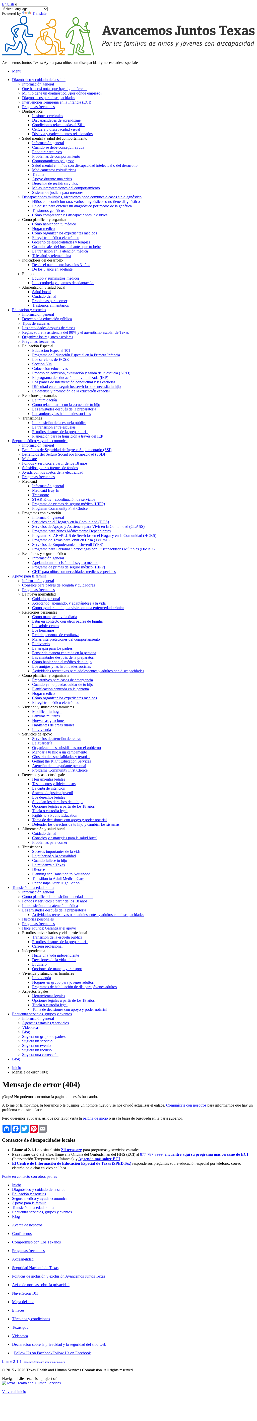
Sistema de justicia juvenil (52, 793)
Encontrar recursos (47, 152)
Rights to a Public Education (54, 815)
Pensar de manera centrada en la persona (64, 653)
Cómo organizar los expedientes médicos (64, 233)
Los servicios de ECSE (50, 359)
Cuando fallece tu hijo (49, 860)
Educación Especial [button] (37, 346)
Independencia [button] (33, 951)
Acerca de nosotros (27, 1225)
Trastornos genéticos (48, 210)
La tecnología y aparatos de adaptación (63, 283)
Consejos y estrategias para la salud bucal (64, 838)
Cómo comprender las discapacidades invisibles (69, 215)
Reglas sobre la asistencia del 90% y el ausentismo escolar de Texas (75, 332)
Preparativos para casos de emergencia (62, 680)
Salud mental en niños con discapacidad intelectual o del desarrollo (85, 165)
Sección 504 (42, 364)
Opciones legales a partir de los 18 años (63, 806)
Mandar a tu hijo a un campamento (59, 752)
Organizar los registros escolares (47, 337)
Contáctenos (22, 1233)
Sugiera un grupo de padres (44, 1036)
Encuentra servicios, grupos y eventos (42, 1212)
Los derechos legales (48, 797)
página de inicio (95, 1118)
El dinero (39, 964)
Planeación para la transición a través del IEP (67, 436)
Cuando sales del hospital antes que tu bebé (66, 246)
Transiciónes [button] (32, 418)
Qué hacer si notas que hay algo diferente (54, 89)
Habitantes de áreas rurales (53, 725)
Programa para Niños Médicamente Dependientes (71, 531)
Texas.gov (20, 1327)
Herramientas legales (48, 779)
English (8, 4)
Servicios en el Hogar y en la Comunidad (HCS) (70, 522)
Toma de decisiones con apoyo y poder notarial (69, 820)
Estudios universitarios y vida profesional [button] (54, 933)
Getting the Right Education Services (61, 761)
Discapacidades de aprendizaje (56, 120)
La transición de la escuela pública (59, 423)
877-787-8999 (151, 1154)
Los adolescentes (45, 626)
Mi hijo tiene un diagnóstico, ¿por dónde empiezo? (62, 93)
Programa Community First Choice (60, 508)
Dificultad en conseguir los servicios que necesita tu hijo (76, 386)
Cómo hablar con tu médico (54, 224)
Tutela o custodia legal (50, 811)
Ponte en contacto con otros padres (29, 1176)
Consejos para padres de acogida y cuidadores (58, 585)
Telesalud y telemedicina (51, 256)
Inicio (16, 1067)
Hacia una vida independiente (55, 955)
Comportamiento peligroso (53, 161)
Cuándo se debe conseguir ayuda (58, 147)
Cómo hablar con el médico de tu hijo (62, 662)
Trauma (38, 174)
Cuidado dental (44, 296)
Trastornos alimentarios (50, 305)
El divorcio (41, 644)
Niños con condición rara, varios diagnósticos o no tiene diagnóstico (86, 201)
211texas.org (71, 1150)
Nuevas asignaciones (48, 720)
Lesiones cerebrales (47, 116)
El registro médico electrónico (55, 237)
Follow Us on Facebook (52, 1353)
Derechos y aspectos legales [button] (44, 775)
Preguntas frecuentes (38, 107)
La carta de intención (48, 788)
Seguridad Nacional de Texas (35, 1268)
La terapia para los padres (52, 648)
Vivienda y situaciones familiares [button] (48, 707)
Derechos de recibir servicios (55, 183)
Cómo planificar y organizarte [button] (45, 219)
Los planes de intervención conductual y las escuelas (73, 382)
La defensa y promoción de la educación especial (71, 391)
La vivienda (41, 729)
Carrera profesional (47, 946)
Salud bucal (41, 292)
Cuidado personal (46, 599)
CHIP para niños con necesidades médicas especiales (74, 571)
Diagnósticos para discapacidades (48, 98)
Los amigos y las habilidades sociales (61, 413)
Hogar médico (43, 228)
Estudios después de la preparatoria (60, 432)
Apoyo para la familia (29, 1203)
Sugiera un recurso (37, 1050)
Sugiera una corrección (40, 1054)
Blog (26, 1032)
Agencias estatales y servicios (45, 1023)
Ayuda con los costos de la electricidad (52, 472)
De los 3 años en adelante (52, 269)
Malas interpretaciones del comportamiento (66, 188)
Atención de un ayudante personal (59, 766)
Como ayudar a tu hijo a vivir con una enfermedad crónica (78, 608)
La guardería (42, 743)
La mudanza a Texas (48, 865)
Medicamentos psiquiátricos (54, 170)
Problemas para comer (49, 301)
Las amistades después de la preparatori (63, 657)
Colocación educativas (50, 368)
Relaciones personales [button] (39, 395)
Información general (38, 84)
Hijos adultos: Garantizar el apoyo (49, 928)
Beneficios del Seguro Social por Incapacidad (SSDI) (64, 454)
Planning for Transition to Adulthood (61, 874)
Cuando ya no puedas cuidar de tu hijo (62, 684)
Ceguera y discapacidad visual (56, 129)
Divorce (38, 869)
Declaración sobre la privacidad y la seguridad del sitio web (59, 1344)
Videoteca (30, 1027)
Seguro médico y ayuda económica (40, 1198)
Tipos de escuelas (36, 323)
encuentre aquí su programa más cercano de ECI (206, 1154)
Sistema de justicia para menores (57, 192)
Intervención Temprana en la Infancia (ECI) (56, 102)
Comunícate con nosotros (186, 1105)
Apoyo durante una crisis (52, 179)
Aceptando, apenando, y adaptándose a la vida (69, 603)
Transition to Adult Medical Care (58, 878)
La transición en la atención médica (60, 251)
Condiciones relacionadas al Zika (58, 125)
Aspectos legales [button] (35, 991)
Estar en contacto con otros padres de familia (67, 621)
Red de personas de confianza (55, 635)
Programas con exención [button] (41, 513)
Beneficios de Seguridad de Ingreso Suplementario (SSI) (66, 450)
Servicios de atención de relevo (56, 738)
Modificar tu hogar (47, 711)
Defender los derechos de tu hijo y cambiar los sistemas (75, 824)
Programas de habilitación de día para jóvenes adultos (74, 987)
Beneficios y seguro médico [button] (44, 553)
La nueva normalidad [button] (39, 594)
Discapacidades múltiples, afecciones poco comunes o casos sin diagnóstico (82, 197)
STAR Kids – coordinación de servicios (63, 499)
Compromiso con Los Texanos (36, 1242)
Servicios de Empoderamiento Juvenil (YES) (67, 544)
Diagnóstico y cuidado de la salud (39, 1189)
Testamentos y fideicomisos (54, 784)
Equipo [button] (28, 274)
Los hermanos (43, 630)
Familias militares (46, 716)
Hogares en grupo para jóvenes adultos (63, 982)
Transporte (40, 495)
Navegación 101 (25, 1293)
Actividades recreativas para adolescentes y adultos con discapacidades (88, 671)
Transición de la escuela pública (57, 937)
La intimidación (44, 400)
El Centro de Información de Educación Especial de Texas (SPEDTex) (71, 1163)
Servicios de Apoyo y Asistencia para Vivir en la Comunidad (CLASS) (88, 526)
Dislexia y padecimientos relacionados (62, 134)
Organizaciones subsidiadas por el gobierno (66, 747)
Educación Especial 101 (51, 350)
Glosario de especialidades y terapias (61, 242)
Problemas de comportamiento (56, 156)
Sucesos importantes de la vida (56, 851)
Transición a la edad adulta (33, 1207)
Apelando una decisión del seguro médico (65, 562)
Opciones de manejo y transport (57, 969)
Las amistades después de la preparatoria (64, 409)
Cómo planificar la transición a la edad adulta (57, 896)
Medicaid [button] (29, 481)
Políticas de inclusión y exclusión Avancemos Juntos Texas (58, 1276)
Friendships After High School (56, 883)
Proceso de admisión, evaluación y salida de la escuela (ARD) (81, 373)
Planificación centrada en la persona (60, 689)
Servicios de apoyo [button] (37, 734)
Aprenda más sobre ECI (99, 1159)
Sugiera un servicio (37, 1041)
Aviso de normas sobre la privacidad (41, 1285)
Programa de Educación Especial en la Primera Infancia (76, 355)
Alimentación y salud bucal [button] (43, 287)
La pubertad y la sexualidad (54, 856)
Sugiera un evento (36, 1045)
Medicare (29, 459)
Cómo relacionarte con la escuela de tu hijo (66, 404)
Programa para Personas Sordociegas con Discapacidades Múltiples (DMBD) (93, 549)
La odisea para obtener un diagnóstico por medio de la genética (82, 206)
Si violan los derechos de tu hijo (57, 802)
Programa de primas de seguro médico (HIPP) (68, 504)
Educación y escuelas (29, 1194)
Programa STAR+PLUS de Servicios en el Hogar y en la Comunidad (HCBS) (94, 535)
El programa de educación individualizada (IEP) (70, 377)
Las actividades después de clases (48, 328)
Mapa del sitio (23, 1302)
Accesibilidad (23, 1259)
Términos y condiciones (31, 1319)
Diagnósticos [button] (32, 111)
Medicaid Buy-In (45, 490)
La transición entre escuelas (54, 427)
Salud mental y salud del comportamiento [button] (54, 138)
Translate (39, 13)
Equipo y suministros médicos (56, 278)
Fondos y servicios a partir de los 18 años (54, 463)
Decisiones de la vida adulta (54, 960)
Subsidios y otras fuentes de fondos (50, 468)
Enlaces (18, 1310)
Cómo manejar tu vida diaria (54, 617)
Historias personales (38, 919)
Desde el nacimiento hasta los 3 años (61, 265)
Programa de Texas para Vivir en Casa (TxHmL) (70, 540)
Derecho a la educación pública (47, 319)
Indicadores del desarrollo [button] (42, 260)
